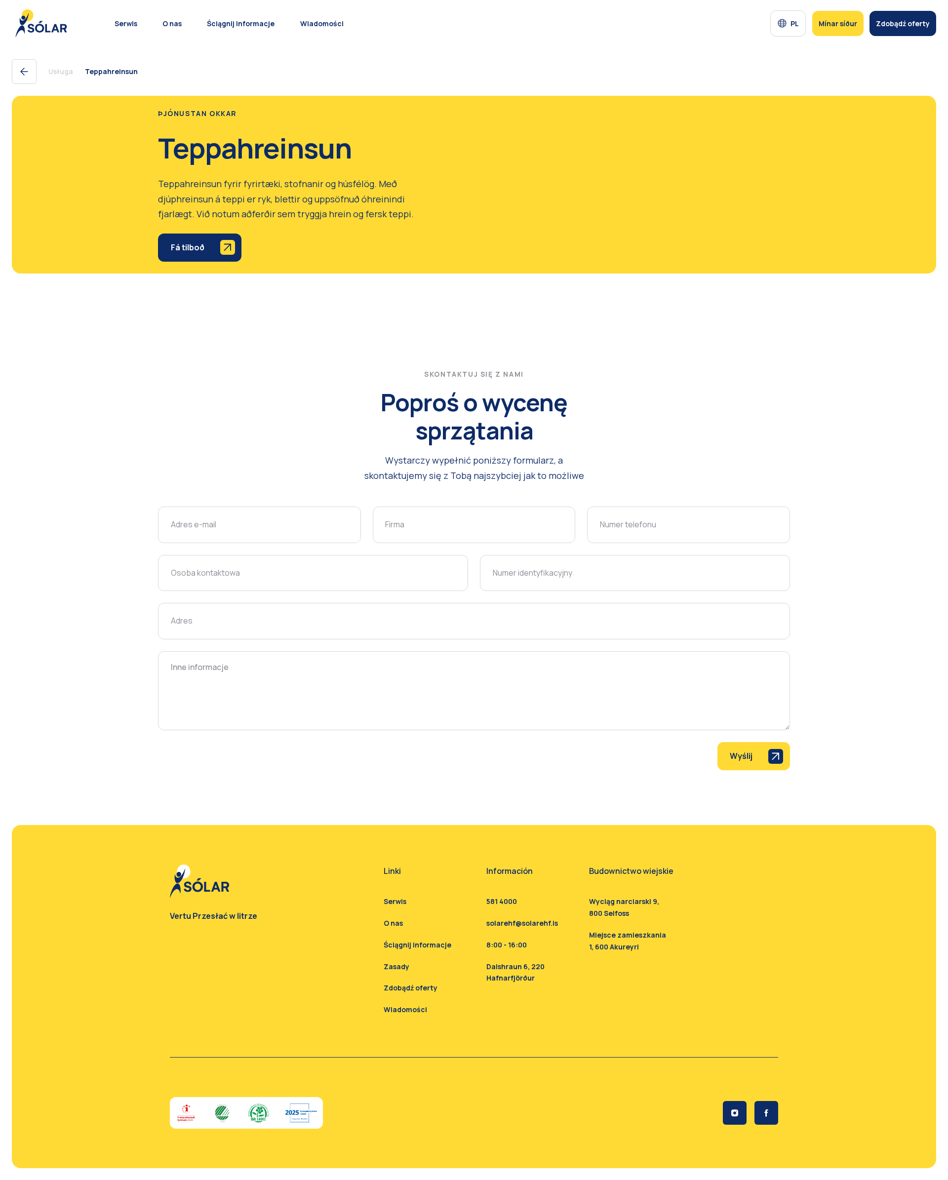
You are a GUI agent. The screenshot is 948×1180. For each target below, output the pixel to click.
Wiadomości (405, 1009)
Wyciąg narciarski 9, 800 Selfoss (624, 907)
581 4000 (501, 901)
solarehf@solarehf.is (522, 923)
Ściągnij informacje (417, 944)
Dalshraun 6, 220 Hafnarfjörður (515, 972)
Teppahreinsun (111, 71)
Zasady (396, 966)
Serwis (126, 23)
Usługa (60, 71)
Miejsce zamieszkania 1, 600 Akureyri (627, 940)
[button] (788, 23)
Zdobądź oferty (410, 987)
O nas (172, 23)
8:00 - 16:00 (506, 944)
